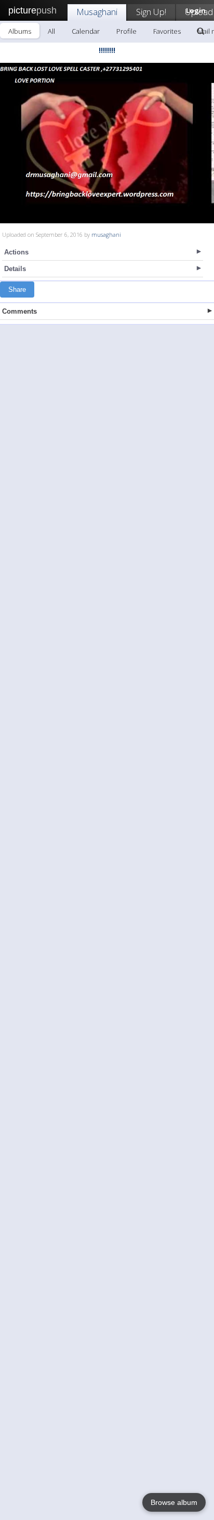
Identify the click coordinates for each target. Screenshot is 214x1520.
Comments (19, 311)
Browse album (174, 1502)
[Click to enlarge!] (107, 143)
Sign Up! (151, 12)
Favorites (167, 31)
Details (15, 269)
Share (17, 289)
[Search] (200, 31)
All (51, 31)
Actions (16, 252)
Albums (19, 31)
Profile (126, 31)
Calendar (86, 31)
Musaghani (96, 12)
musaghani (106, 234)
